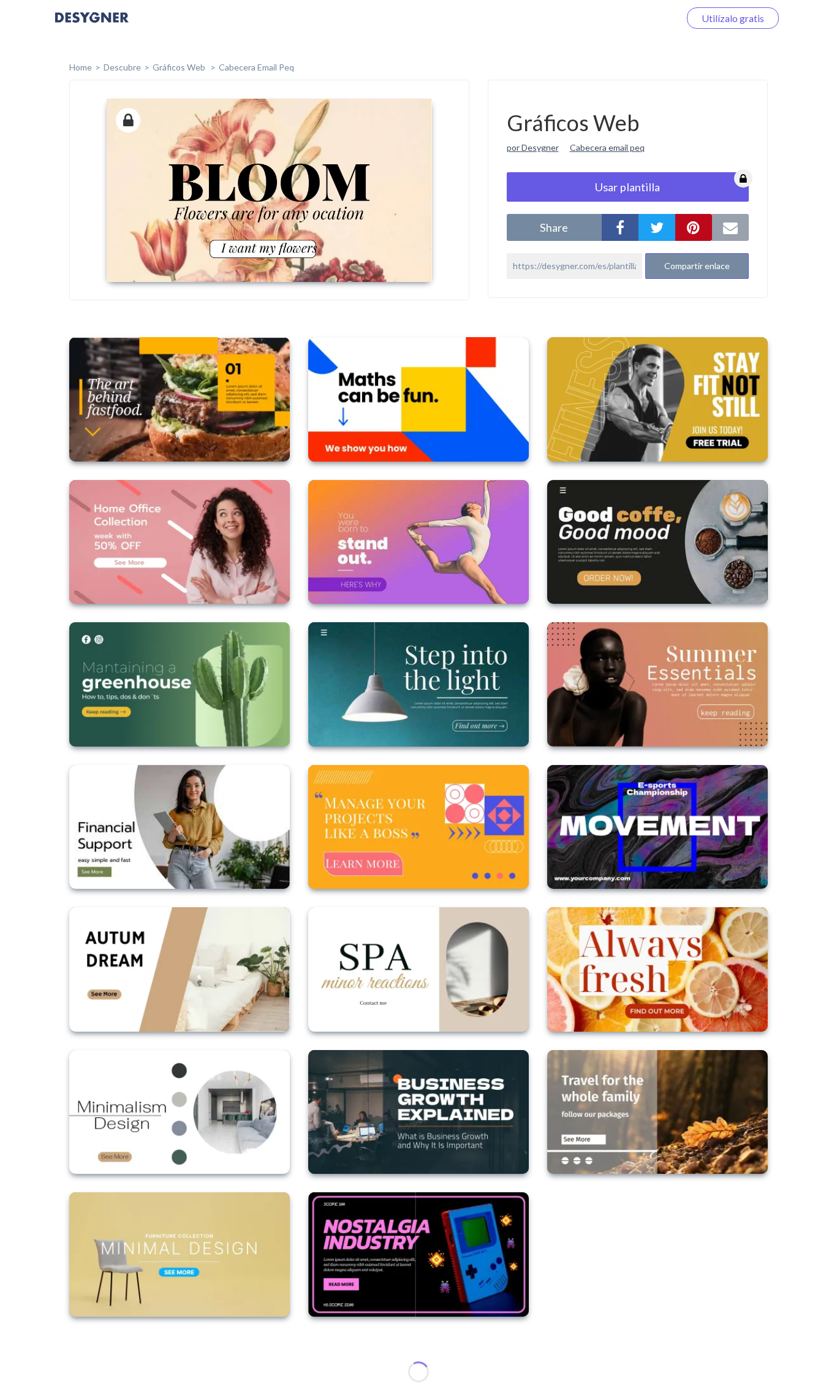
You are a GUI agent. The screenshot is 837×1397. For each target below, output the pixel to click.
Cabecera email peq (607, 147)
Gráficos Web (180, 67)
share (554, 227)
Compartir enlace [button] (697, 266)
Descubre (122, 67)
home (80, 67)
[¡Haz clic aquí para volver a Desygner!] (92, 26)
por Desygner (533, 147)
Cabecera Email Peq (256, 67)
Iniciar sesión (637, 18)
